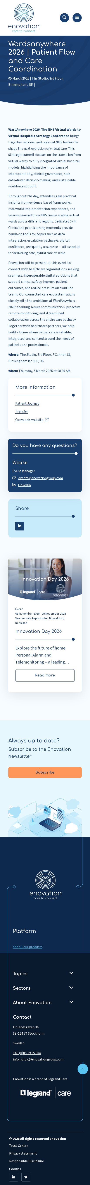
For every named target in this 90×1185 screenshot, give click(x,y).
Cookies (15, 1169)
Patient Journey (27, 403)
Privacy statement (23, 1153)
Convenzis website (29, 419)
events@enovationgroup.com (40, 478)
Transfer (21, 411)
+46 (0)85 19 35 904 (27, 1053)
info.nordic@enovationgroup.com (38, 1059)
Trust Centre (18, 1145)
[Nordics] (46, 884)
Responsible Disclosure (26, 1161)
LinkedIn (24, 485)
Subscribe (45, 772)
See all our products (27, 947)
